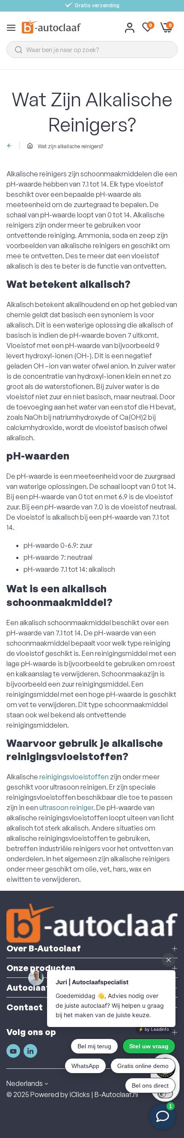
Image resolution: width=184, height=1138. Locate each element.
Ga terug (11, 146)
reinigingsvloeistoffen (74, 776)
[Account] (129, 27)
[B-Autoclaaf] (51, 27)
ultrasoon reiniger (66, 807)
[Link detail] (13, 1051)
